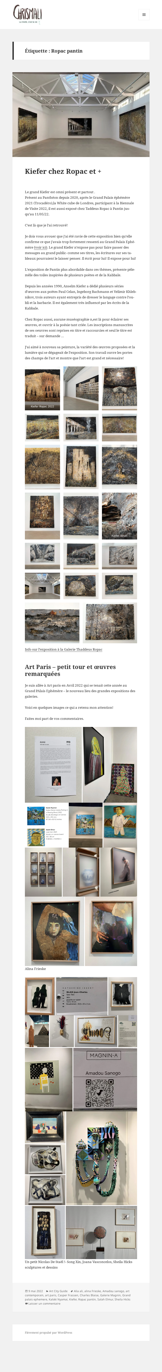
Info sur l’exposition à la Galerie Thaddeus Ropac (63, 649)
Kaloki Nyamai (58, 1299)
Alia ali (78, 1291)
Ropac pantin (87, 1299)
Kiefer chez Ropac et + (63, 171)
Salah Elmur (105, 1299)
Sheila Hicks (122, 1299)
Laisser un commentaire (44, 1303)
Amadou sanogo (113, 1291)
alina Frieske (92, 1291)
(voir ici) (40, 247)
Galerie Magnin (110, 1295)
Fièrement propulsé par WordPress (48, 1332)
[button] (42, 388)
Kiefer (73, 1299)
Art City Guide (58, 1291)
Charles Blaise (89, 1295)
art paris (50, 1295)
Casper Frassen (68, 1295)
